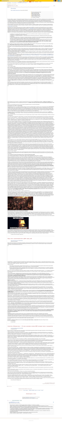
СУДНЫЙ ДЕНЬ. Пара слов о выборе (22, 2)
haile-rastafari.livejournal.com (15, 10)
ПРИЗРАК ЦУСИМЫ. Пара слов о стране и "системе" (36, 390)
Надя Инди (10, 26)
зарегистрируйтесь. (33, 397)
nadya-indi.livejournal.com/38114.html (17, 240)
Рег (38, 0)
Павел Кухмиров (13, 8)
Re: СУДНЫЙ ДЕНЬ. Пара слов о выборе (14, 402)
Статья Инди (31, 28)
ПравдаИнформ (9, 2)
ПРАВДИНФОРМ (31, 0)
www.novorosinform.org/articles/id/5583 (17, 328)
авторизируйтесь (27, 397)
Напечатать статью (10, 386)
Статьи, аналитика (14, 2)
